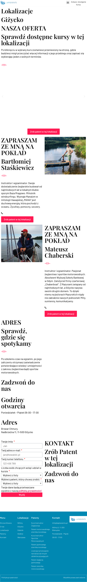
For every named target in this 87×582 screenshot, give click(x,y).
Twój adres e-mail (11, 450)
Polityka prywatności (9, 577)
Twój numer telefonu (12, 459)
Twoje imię (7, 441)
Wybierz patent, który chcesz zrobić (20, 479)
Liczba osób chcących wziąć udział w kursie (21, 469)
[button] (68, 2)
